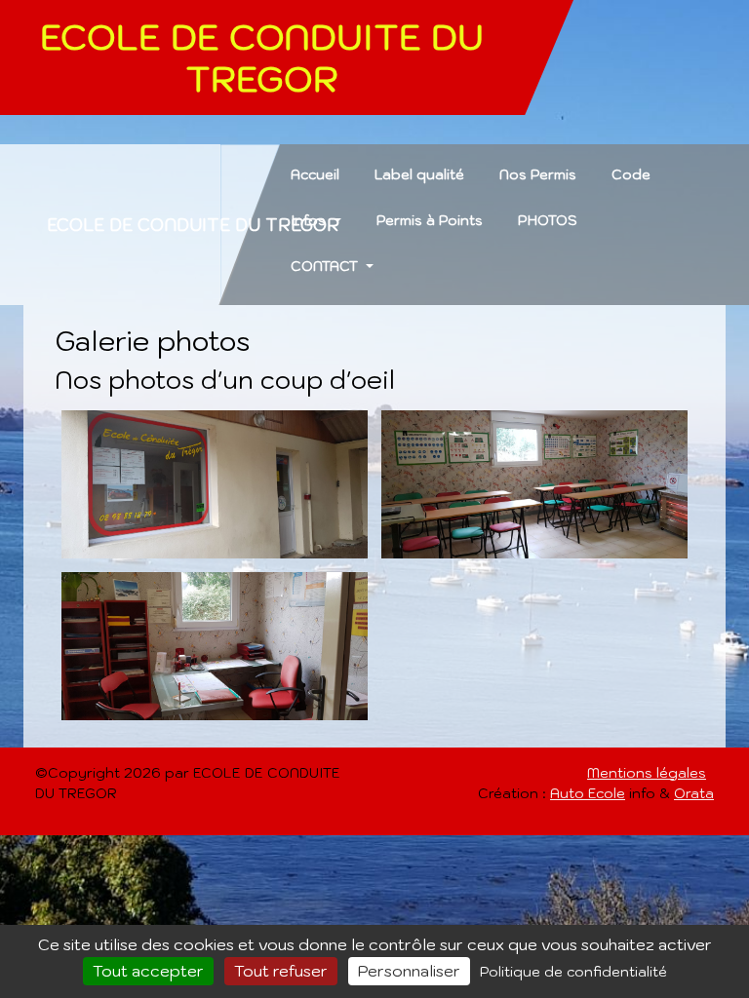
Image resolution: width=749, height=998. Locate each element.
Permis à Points (429, 220)
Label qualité (419, 174)
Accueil (315, 174)
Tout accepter (148, 970)
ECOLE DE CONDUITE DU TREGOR (193, 224)
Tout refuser (281, 970)
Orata (694, 793)
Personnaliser (409, 970)
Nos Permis (537, 174)
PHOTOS (547, 220)
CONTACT (326, 266)
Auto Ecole (587, 793)
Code (630, 174)
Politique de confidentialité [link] (573, 971)
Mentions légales (646, 773)
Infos (310, 220)
